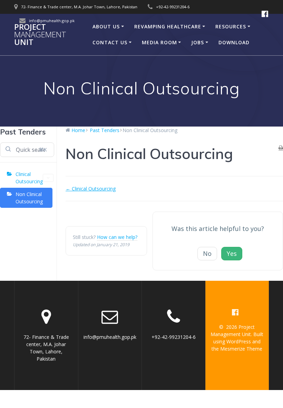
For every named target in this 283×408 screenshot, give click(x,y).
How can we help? (117, 237)
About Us (106, 26)
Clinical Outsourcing (29, 178)
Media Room (159, 42)
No (207, 253)
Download (234, 42)
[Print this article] (281, 147)
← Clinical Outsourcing (91, 188)
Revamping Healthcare (167, 26)
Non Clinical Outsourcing (29, 198)
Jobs (197, 42)
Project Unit (40, 34)
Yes (232, 253)
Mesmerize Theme (241, 348)
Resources (230, 26)
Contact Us (109, 42)
